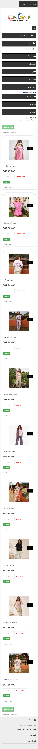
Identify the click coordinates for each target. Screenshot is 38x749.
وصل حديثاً (32, 87)
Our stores (30, 97)
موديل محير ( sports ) (9, 451)
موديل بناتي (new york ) (9, 337)
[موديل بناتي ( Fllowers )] (19, 206)
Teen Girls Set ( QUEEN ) (10, 622)
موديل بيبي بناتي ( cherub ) (10, 679)
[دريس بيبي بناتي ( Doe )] (19, 149)
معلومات (32, 72)
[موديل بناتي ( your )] (19, 492)
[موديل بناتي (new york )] (19, 321)
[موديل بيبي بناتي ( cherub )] (19, 663)
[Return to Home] (33, 49)
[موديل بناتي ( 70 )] (19, 264)
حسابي (33, 735)
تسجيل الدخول (33, 4)
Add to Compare (8, 187)
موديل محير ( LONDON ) (10, 394)
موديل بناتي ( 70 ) (8, 280)
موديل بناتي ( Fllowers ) (9, 223)
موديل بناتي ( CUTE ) (9, 565)
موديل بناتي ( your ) (8, 508)
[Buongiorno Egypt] (19, 17)
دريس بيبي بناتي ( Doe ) (9, 166)
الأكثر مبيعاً (32, 56)
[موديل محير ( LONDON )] (19, 378)
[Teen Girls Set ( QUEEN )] (19, 606)
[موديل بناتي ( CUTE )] (19, 549)
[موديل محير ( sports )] (19, 435)
